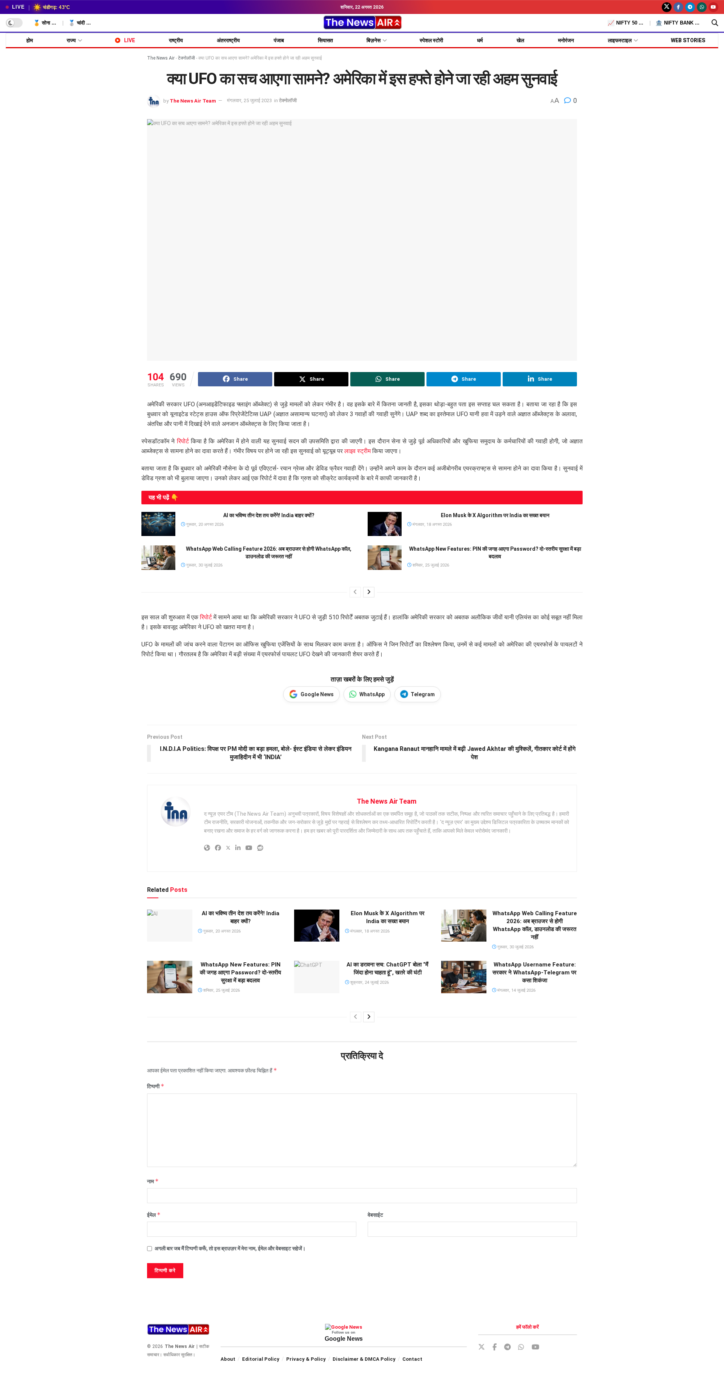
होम (29, 40)
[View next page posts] (368, 592)
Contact (412, 1359)
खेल (520, 40)
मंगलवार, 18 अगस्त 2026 (431, 524)
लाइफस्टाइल (620, 40)
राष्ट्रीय (176, 40)
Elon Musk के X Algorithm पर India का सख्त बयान (495, 515)
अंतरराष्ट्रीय (228, 40)
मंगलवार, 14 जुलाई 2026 (515, 990)
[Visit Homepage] (362, 23)
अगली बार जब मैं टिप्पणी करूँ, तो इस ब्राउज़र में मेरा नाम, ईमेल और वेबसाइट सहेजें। (230, 1248)
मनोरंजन (566, 40)
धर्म (480, 40)
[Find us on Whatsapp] (702, 7)
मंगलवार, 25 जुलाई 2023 (249, 100)
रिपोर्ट (183, 441)
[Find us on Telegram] (690, 7)
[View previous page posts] (355, 592)
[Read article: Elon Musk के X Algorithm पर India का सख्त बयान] (385, 524)
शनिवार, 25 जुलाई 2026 (430, 565)
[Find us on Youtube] (713, 7)
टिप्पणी (155, 1086)
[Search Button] (715, 23)
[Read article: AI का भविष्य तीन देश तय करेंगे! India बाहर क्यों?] (158, 524)
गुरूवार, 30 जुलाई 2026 (203, 565)
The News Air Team (193, 100)
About (228, 1359)
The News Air (161, 58)
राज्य (71, 40)
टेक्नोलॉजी (186, 58)
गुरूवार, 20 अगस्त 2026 (204, 524)
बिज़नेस (373, 40)
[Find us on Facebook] (678, 7)
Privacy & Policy (306, 1359)
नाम (153, 1181)
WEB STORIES (688, 40)
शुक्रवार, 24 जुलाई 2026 (369, 982)
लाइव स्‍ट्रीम (357, 451)
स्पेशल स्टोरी (431, 40)
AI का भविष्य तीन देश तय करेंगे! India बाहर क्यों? (268, 515)
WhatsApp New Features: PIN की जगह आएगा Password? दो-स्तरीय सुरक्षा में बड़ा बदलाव (240, 972)
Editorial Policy (260, 1359)
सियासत (325, 40)
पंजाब (279, 40)
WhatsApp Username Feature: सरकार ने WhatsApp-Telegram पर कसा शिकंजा (534, 972)
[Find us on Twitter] (667, 7)
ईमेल (154, 1214)
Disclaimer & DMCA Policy (364, 1359)
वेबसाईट (375, 1215)
